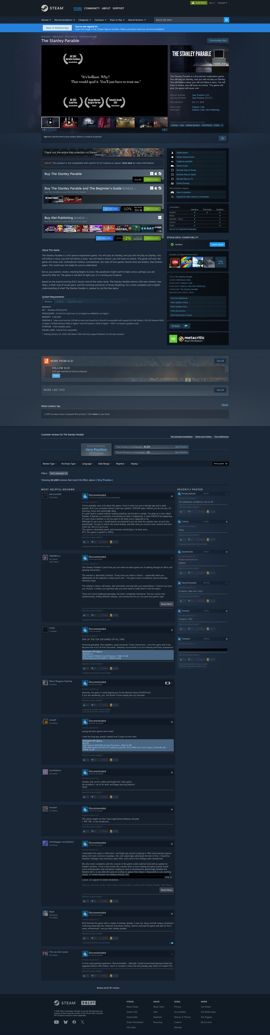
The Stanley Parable (189, 289)
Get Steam (206, 1007)
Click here (127, 163)
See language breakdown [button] (182, 437)
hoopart (53, 807)
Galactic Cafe (198, 107)
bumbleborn (55, 770)
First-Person (207, 125)
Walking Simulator (193, 125)
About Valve (158, 1007)
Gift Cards (131, 1027)
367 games (53, 559)
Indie (182, 125)
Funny (216, 125)
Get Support (206, 1017)
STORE (78, 8)
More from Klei (61, 361)
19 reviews (53, 845)
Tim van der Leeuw (58, 952)
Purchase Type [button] (68, 463)
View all (225, 405)
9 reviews (53, 684)
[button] (46, 19)
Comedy (174, 125)
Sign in (47, 137)
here (95, 414)
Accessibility (180, 1012)
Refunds (178, 1027)
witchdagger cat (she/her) (61, 842)
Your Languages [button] (57, 473)
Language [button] (86, 463)
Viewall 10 (220, 262)
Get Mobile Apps (208, 1012)
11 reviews (53, 811)
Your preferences (221, 437)
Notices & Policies (182, 1017)
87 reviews (53, 918)
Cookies (178, 1022)
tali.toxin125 (55, 494)
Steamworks (132, 1017)
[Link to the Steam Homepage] (52, 10)
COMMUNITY (92, 8)
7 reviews (53, 631)
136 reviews (54, 562)
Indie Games (57, 36)
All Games (45, 36)
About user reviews (203, 437)
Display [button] (134, 463)
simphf (52, 720)
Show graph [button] (219, 464)
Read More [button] (166, 604)
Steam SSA (132, 1012)
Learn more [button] (217, 244)
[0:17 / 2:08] (104, 80)
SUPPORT (118, 8)
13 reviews (53, 497)
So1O (52, 628)
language (221, 3)
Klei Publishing (212, 110)
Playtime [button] (120, 463)
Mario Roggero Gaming (60, 681)
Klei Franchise (71, 36)
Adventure (180, 280)
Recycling (157, 1022)
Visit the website (178, 298)
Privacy (177, 1007)
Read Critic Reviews (193, 341)
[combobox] (189, 20)
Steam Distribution (135, 1022)
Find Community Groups (181, 315)
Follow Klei (61, 368)
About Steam (132, 1007)
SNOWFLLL (55, 556)
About (106, 8)
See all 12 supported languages (183, 229)
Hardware (157, 1017)
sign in (211, 3)
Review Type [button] (49, 463)
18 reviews (53, 723)
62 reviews (53, 774)
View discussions (178, 311)
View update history (179, 302)
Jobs (155, 1012)
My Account (206, 1022)
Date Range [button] (103, 463)
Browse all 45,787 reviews (108, 988)
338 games (53, 915)
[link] (132, 208)
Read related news (179, 306)
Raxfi (51, 912)
